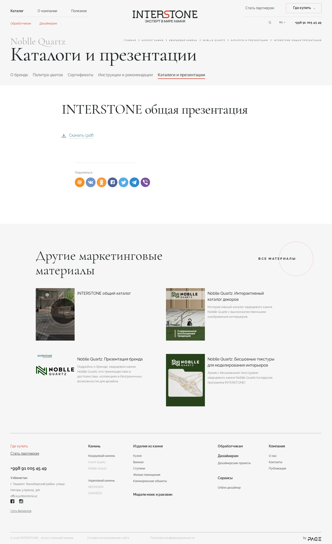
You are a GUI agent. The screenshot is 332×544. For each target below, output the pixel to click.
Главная (130, 40)
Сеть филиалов (20, 511)
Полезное (79, 11)
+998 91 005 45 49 (28, 468)
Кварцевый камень (183, 40)
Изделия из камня (148, 446)
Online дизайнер (229, 487)
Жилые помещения (146, 475)
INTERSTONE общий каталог (104, 293)
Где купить (19, 446)
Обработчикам (20, 23)
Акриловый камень (101, 480)
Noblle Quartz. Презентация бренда (110, 359)
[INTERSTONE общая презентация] (112, 182)
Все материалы (277, 258)
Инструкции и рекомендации (125, 75)
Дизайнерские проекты (234, 463)
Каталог (17, 11)
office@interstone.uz (23, 496)
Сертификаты (80, 75)
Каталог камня (153, 40)
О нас (273, 456)
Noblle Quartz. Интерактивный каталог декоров (236, 296)
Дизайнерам (48, 23)
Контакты (275, 462)
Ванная (138, 462)
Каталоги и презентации (249, 40)
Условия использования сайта (108, 538)
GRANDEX (95, 493)
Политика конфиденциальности (172, 538)
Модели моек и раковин (152, 494)
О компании (47, 11)
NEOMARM (96, 487)
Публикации (277, 468)
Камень (94, 446)
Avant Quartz (97, 462)
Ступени (139, 468)
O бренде (19, 75)
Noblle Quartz (214, 40)
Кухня (137, 456)
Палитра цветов (48, 75)
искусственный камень (57, 538)
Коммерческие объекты (150, 481)
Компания (277, 446)
